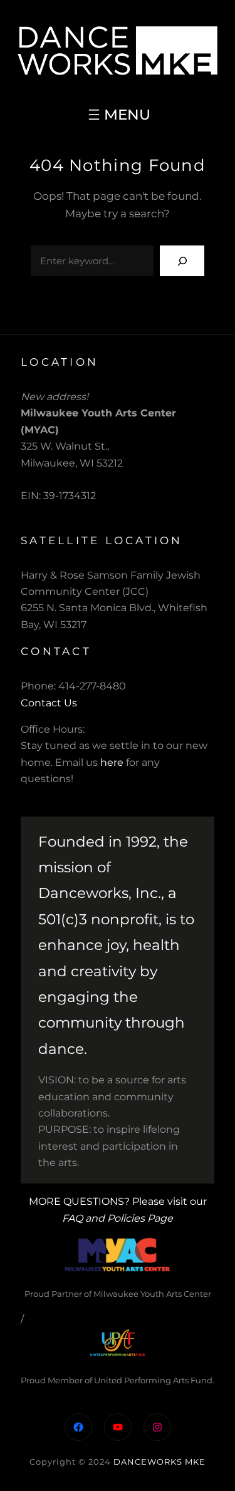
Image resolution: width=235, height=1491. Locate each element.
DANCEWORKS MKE (159, 1462)
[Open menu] (118, 114)
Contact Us (49, 703)
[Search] (182, 260)
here (111, 762)
